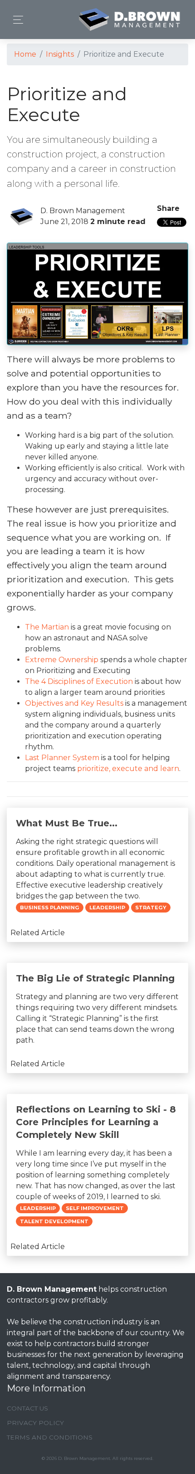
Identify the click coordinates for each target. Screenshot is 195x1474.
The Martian (47, 627)
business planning (49, 907)
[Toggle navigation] (15, 20)
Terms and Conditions (50, 1437)
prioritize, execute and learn (128, 768)
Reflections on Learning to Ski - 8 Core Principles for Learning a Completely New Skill (96, 1122)
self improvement (95, 1208)
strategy (150, 907)
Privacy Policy (35, 1422)
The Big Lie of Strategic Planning (95, 978)
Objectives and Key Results (74, 703)
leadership (107, 907)
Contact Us (27, 1408)
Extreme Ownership (61, 659)
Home (25, 54)
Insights (60, 54)
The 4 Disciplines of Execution (79, 681)
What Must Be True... (66, 823)
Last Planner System (62, 757)
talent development (54, 1221)
